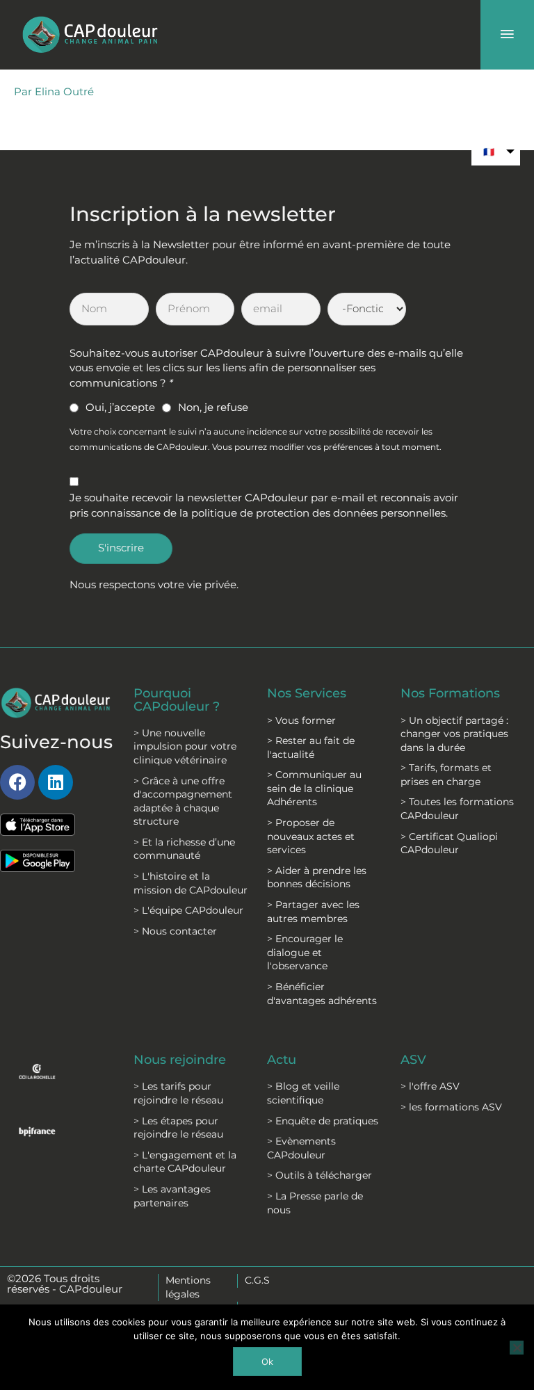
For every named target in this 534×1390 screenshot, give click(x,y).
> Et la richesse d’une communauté (184, 849)
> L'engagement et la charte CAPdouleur (185, 1162)
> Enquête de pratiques (322, 1121)
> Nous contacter (175, 931)
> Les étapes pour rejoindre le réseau (178, 1128)
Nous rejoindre (180, 1059)
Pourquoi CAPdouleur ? (177, 699)
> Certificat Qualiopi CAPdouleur (449, 843)
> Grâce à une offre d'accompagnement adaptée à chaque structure (183, 801)
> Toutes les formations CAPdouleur (457, 808)
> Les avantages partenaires (172, 1196)
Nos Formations (450, 693)
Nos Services (306, 693)
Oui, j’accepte (120, 407)
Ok (267, 1361)
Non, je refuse (213, 407)
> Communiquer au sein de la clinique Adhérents (314, 788)
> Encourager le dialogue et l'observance (305, 952)
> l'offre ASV (430, 1086)
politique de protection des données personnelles (318, 513)
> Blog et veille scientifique (303, 1093)
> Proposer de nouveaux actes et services (311, 836)
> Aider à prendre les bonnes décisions (316, 877)
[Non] (517, 1348)
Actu (281, 1059)
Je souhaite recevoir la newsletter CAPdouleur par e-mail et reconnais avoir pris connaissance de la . (264, 505)
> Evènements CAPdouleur (301, 1148)
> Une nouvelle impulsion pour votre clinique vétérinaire (185, 746)
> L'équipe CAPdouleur (188, 910)
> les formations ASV (451, 1107)
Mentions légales (188, 1287)
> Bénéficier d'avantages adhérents (322, 993)
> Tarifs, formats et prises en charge (446, 774)
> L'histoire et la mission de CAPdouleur (191, 883)
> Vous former (301, 720)
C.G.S (257, 1280)
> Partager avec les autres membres (313, 911)
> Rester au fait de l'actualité (311, 747)
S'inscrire (121, 548)
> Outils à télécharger (319, 1175)
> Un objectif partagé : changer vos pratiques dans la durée (454, 734)
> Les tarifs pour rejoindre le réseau (178, 1093)
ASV (413, 1059)
